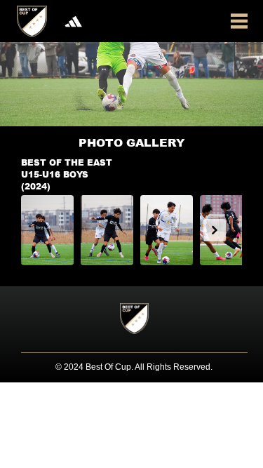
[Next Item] (214, 230)
